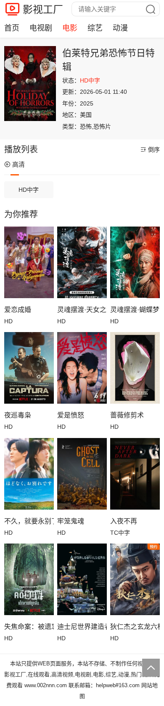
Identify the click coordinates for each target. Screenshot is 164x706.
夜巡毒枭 (17, 415)
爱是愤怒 (70, 415)
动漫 (120, 28)
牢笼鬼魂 (70, 521)
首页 (11, 28)
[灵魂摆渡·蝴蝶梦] (135, 262)
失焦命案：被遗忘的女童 (29, 626)
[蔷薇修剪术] (135, 368)
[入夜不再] (135, 474)
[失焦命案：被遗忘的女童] (29, 579)
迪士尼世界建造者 (82, 626)
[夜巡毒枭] (29, 368)
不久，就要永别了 (29, 521)
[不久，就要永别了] (29, 474)
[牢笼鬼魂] (82, 474)
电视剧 (40, 28)
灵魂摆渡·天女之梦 (82, 309)
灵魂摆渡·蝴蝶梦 (134, 309)
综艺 (95, 28)
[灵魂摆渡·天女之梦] (82, 262)
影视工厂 (43, 9)
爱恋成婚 (17, 309)
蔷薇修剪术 (127, 415)
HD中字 (29, 189)
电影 (69, 28)
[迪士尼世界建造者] (82, 579)
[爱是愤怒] (82, 368)
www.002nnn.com (45, 685)
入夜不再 (123, 521)
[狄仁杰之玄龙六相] (135, 579)
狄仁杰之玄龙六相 (135, 626)
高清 (18, 164)
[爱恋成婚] (29, 262)
